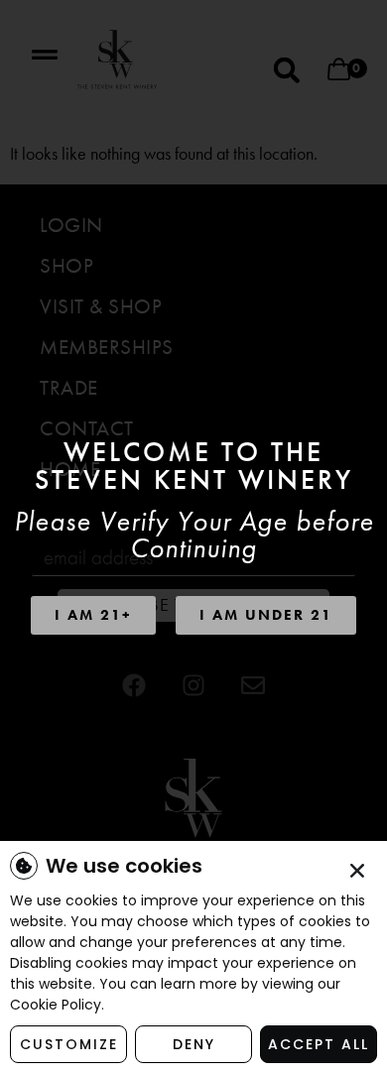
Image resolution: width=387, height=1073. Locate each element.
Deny (194, 1044)
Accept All (318, 1044)
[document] (193, 536)
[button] (357, 871)
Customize (69, 1044)
